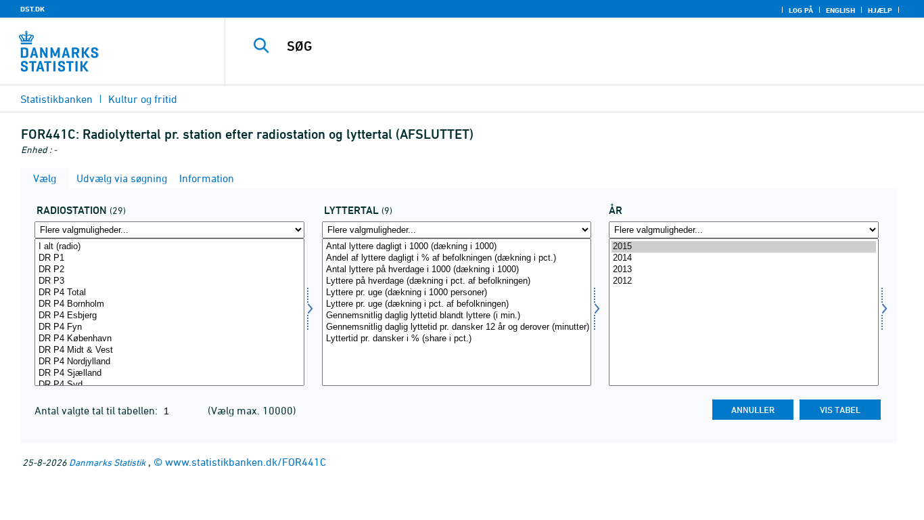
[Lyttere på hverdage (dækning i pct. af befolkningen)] (457, 281)
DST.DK (32, 9)
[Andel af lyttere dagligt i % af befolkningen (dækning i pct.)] (457, 258)
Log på (801, 10)
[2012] (743, 281)
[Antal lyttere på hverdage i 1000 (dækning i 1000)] (457, 270)
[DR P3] (169, 281)
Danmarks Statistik (107, 462)
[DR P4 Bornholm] (169, 304)
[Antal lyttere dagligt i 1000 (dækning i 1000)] (457, 247)
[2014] (743, 258)
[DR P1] (169, 258)
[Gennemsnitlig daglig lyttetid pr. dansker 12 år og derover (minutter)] (457, 327)
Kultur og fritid (142, 99)
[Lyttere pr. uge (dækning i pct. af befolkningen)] (457, 304)
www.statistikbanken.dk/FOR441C (245, 462)
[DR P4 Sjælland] (169, 373)
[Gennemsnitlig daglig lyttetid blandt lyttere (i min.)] (457, 316)
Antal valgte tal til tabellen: (97, 410)
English (840, 10)
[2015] (743, 247)
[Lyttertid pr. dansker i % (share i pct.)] (457, 339)
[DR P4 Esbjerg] (169, 316)
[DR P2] (169, 270)
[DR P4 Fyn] (169, 327)
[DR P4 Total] (169, 293)
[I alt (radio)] (169, 247)
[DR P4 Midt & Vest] (169, 350)
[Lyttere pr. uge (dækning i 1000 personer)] (457, 293)
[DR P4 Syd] (169, 385)
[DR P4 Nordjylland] (169, 362)
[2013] (743, 270)
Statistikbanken (56, 99)
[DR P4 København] (169, 339)
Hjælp (880, 10)
